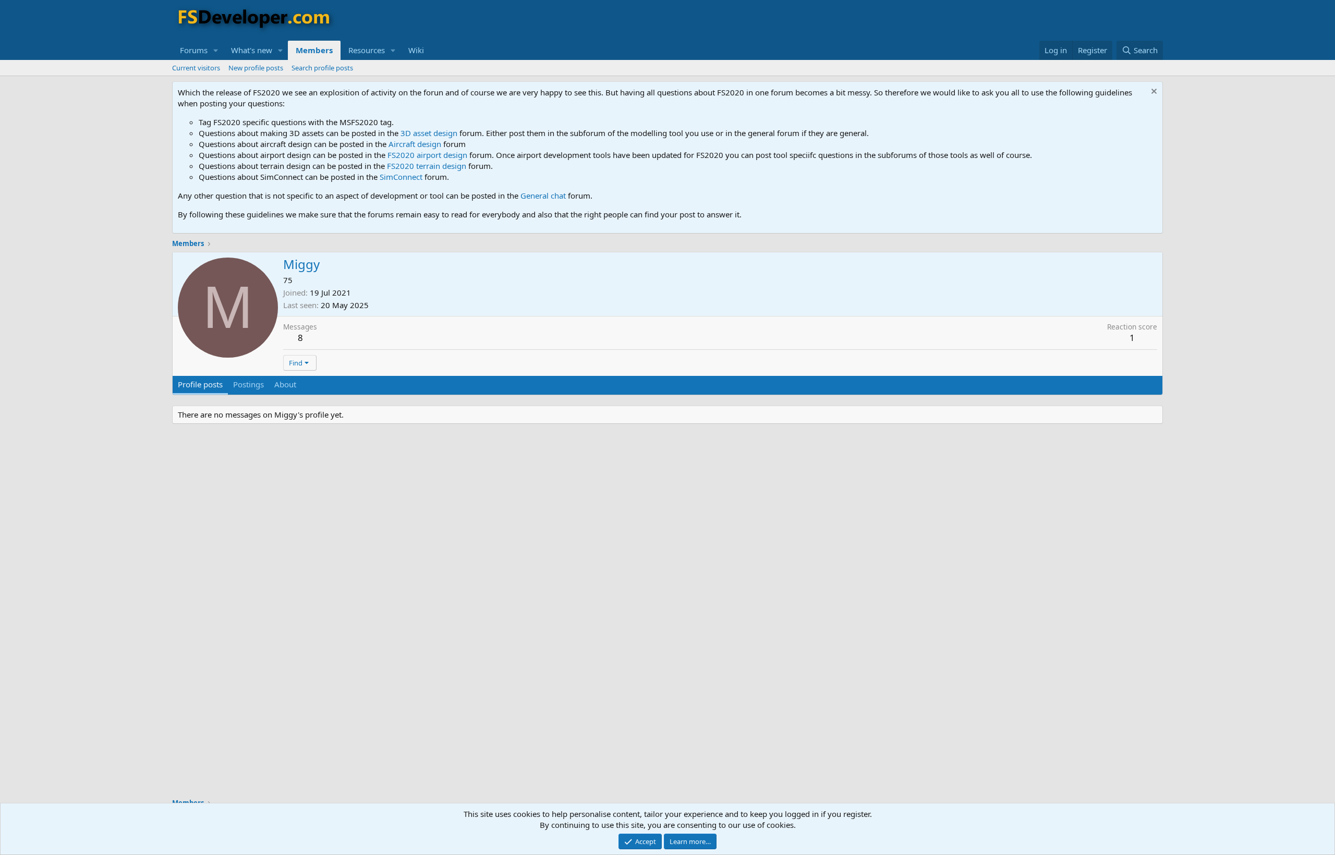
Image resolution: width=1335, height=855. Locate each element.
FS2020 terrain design (426, 166)
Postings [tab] (248, 384)
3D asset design (428, 133)
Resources (366, 50)
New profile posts (255, 67)
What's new (251, 50)
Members (314, 50)
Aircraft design (415, 144)
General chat (543, 195)
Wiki (416, 50)
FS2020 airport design (427, 155)
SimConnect (401, 177)
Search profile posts (322, 67)
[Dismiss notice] (1152, 92)
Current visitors (196, 67)
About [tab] (285, 384)
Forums (194, 50)
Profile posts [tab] (200, 384)
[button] (216, 50)
